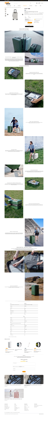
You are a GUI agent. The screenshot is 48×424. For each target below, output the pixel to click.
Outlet (40, 5)
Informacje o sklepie (26, 405)
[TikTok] (6, 0)
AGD (14, 5)
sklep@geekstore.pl (8, 412)
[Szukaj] (30, 3)
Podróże (11, 7)
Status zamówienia (6, 405)
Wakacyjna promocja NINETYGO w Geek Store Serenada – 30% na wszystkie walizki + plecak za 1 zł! (32, 385)
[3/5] (23, 361)
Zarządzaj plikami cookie (26, 410)
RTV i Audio (19, 5)
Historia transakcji (16, 408)
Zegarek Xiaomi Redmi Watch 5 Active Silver (18, 349)
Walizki (12, 7)
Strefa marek (30, 5)
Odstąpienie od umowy (26, 409)
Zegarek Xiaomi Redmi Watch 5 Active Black (37, 349)
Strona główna (6, 7)
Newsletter (15, 410)
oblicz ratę (38, 22)
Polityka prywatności (26, 408)
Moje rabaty (15, 409)
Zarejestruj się (15, 405)
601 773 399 (6, 412)
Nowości (36, 5)
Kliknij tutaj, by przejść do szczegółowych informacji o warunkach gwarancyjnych (24, 357)
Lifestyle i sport (25, 5)
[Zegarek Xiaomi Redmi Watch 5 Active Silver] (19, 344)
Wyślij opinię (24, 371)
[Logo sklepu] (7, 3)
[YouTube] (7, 0)
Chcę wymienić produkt (7, 408)
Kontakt (5, 409)
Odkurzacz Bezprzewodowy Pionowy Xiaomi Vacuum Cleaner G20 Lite (28, 349)
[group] (15, 14)
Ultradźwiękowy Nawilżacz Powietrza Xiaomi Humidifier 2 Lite (9, 349)
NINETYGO (25, 303)
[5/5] (25, 361)
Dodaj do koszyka (30, 22)
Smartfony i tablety (9, 5)
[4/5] (24, 361)
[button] (7, 14)
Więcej (31, 304)
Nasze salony (13, 0)
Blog (10, 0)
